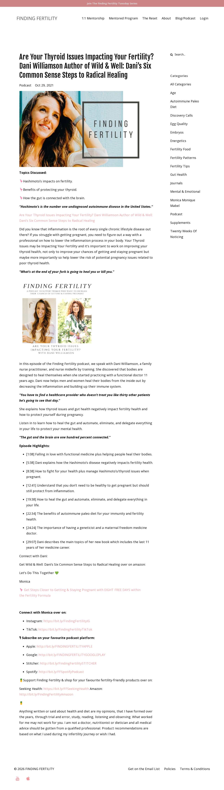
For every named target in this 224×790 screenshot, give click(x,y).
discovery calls (181, 115)
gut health (178, 174)
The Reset (149, 18)
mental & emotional (185, 191)
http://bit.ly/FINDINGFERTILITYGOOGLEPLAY (71, 655)
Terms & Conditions (195, 769)
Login (204, 18)
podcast (25, 85)
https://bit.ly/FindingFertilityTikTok (65, 629)
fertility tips (180, 166)
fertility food (180, 149)
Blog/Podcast (185, 18)
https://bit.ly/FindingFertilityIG (66, 621)
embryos (177, 132)
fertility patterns (183, 158)
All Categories (180, 84)
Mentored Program (123, 18)
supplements (180, 223)
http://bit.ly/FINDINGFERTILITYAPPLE (64, 646)
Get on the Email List (144, 769)
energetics (178, 141)
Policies (170, 769)
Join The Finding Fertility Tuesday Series (112, 3)
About (166, 18)
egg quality (179, 124)
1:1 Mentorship (93, 18)
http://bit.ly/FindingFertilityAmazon (46, 694)
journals (176, 183)
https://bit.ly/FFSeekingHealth (66, 689)
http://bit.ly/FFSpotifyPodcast (61, 672)
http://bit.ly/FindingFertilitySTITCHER (68, 663)
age (173, 93)
